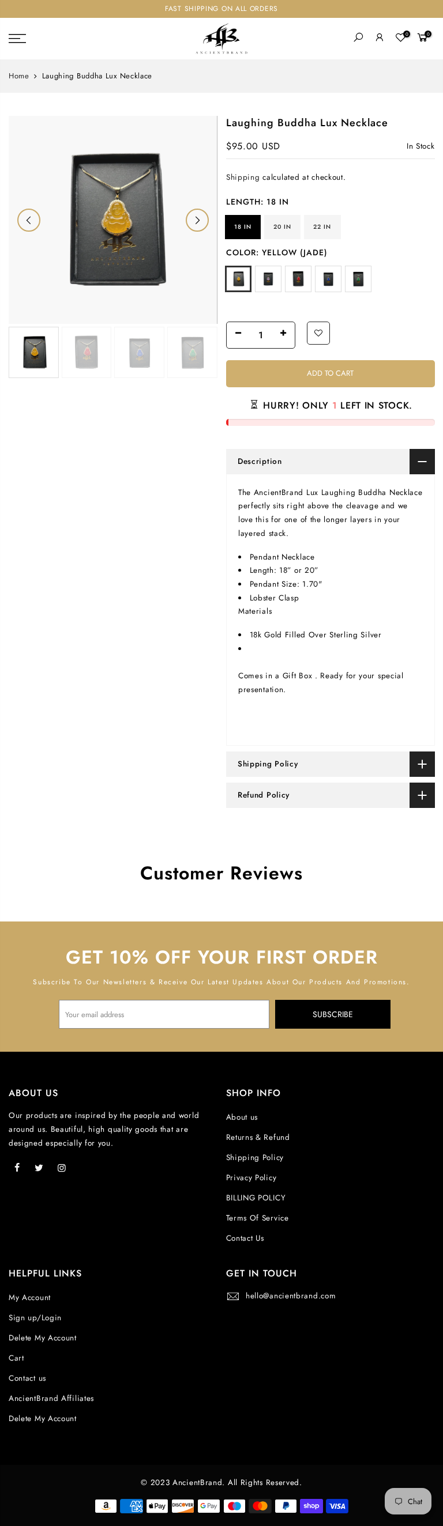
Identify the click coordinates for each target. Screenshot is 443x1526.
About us (242, 1117)
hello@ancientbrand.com (291, 1295)
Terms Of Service (257, 1218)
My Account (30, 1297)
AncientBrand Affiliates (51, 1398)
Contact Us (245, 1238)
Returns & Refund (258, 1137)
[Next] (197, 220)
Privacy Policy (251, 1177)
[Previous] (28, 220)
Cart (16, 1358)
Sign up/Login (35, 1317)
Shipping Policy (255, 1157)
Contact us (27, 1378)
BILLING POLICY (256, 1197)
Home (19, 76)
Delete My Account (43, 1337)
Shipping (243, 177)
